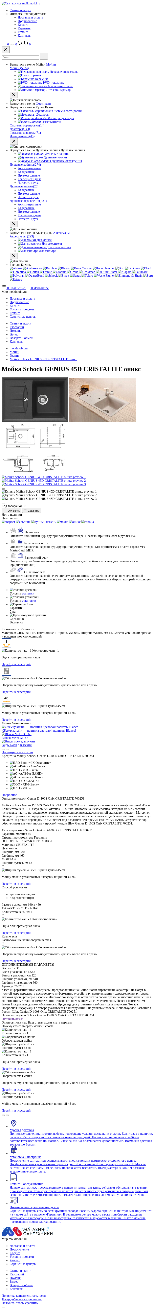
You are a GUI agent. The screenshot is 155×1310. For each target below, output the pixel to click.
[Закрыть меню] (14, 95)
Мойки (51, 64)
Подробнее (9, 795)
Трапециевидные (29, 179)
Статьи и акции (20, 10)
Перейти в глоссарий (16, 664)
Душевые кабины (25, 164)
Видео (14, 334)
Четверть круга (28, 182)
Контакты (24, 35)
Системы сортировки (27, 125)
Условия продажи (22, 309)
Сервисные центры (23, 316)
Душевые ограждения (28, 200)
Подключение (27, 21)
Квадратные (26, 172)
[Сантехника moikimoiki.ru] (21, 3)
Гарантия (24, 28)
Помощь (15, 330)
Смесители (43, 103)
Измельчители (22, 136)
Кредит (23, 24)
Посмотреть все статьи (17, 752)
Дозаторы (20, 129)
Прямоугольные (29, 175)
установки (29, 600)
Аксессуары (61, 232)
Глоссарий (17, 327)
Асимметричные (29, 168)
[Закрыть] (6, 49)
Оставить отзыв (12, 1018)
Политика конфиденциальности (24, 1295)
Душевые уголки (24, 186)
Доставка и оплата (30, 17)
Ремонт (23, 32)
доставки (28, 593)
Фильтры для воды (25, 132)
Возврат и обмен (21, 338)
